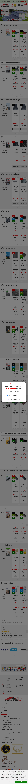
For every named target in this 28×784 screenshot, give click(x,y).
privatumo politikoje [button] (17, 779)
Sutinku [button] (20, 782)
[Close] (26, 383)
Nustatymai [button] (7, 782)
